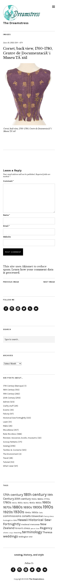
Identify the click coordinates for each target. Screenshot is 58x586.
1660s (40, 499)
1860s (46, 502)
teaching (17, 533)
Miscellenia (8, 430)
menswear (35, 524)
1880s (17, 507)
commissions (12, 516)
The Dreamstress (15, 23)
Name (6, 215)
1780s (7, 502)
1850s (39, 502)
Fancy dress (49, 516)
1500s (34, 499)
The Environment (10, 454)
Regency (46, 528)
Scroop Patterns (10, 442)
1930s (18, 511)
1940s (28, 512)
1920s (8, 512)
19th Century (8, 394)
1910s (48, 506)
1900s (37, 507)
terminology (32, 532)
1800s (14, 503)
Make (5, 426)
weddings (10, 536)
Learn (5, 422)
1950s (35, 512)
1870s (7, 507)
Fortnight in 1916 (10, 520)
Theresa (47, 532)
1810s (20, 503)
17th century (13, 495)
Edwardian (37, 516)
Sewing (6, 446)
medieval (25, 524)
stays (11, 533)
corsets (26, 516)
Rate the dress (9, 434)
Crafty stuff (8, 406)
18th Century (8, 390)
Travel (5, 458)
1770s (47, 499)
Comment (8, 181)
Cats (41, 512)
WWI (30, 537)
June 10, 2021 (8, 43)
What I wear (8, 466)
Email (6, 226)
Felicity (6, 414)
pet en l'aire (35, 528)
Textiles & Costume (12, 450)
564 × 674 (19, 43)
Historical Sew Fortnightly (14, 418)
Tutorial (6, 462)
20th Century (9, 398)
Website (7, 237)
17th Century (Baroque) (13, 386)
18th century (35, 494)
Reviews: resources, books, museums (20, 438)
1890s (27, 507)
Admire (6, 402)
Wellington (23, 537)
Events (6, 410)
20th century (23, 498)
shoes (6, 533)
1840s (32, 502)
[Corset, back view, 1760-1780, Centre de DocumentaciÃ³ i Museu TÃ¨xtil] (29, 124)
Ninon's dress (22, 528)
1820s (26, 503)
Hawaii (22, 520)
